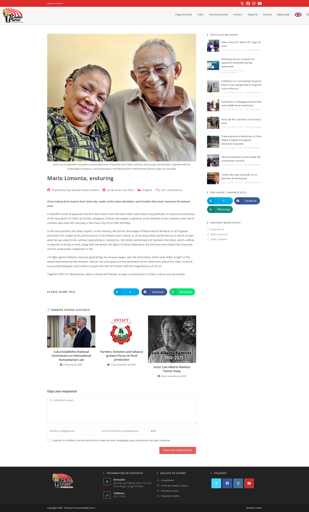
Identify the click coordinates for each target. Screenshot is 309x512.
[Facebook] (227, 483)
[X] (216, 483)
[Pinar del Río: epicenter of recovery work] (213, 123)
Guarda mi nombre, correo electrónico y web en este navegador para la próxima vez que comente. (111, 440)
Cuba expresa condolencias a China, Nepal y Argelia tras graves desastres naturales (241, 140)
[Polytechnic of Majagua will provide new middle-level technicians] (213, 105)
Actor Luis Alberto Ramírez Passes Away (172, 369)
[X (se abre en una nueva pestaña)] (242, 3)
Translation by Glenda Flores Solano (75, 190)
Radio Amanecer (219, 234)
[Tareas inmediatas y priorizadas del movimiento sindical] (213, 160)
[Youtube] (249, 483)
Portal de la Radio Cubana (174, 485)
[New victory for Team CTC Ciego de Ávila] (213, 46)
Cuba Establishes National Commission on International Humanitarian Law (71, 356)
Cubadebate (167, 480)
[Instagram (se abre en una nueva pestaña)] (253, 3)
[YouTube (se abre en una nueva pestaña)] (259, 3)
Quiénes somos (55, 3)
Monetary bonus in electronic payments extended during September (238, 62)
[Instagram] (238, 483)
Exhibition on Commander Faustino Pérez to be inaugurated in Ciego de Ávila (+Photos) (241, 84)
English (147, 190)
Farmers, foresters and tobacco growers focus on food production (121, 356)
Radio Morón (217, 229)
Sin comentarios (171, 190)
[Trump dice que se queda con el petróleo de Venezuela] (213, 178)
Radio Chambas (219, 239)
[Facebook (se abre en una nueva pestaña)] (248, 3)
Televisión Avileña (170, 496)
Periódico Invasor (170, 490)
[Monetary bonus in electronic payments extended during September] (213, 65)
